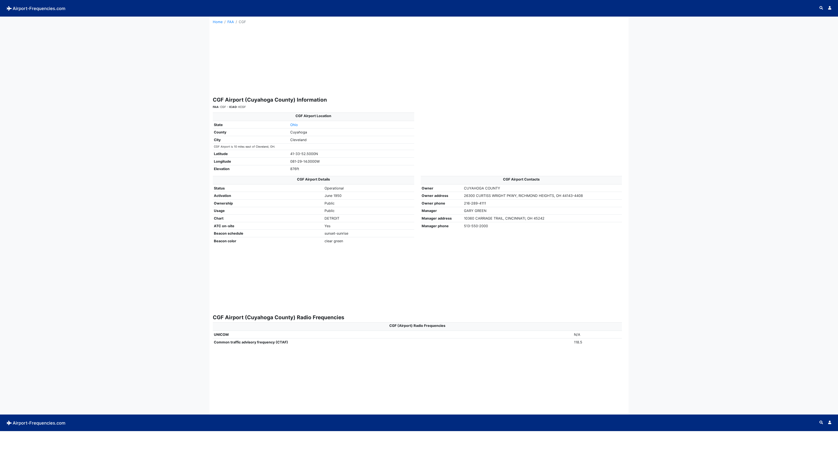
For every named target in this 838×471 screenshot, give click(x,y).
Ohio (294, 125)
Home (218, 22)
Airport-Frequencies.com (39, 8)
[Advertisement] (101, 47)
